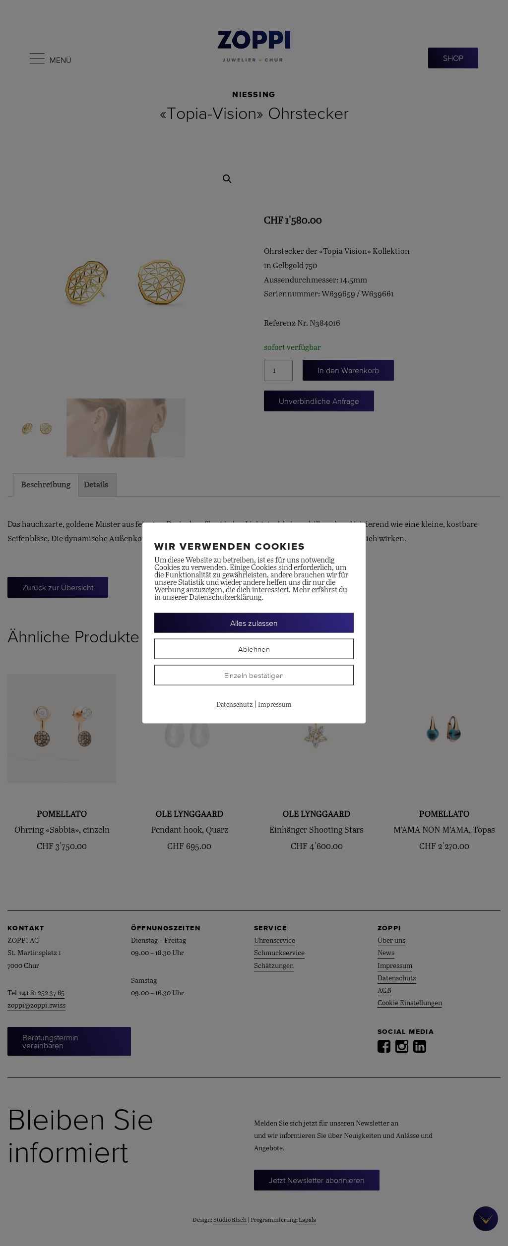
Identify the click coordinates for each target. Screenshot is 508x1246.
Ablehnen (254, 649)
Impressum (275, 705)
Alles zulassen (254, 623)
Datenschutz (234, 705)
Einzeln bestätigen (254, 675)
